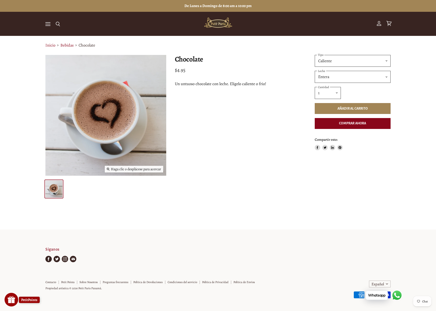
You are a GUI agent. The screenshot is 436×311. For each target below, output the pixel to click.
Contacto (50, 282)
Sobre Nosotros (88, 282)
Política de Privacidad (215, 282)
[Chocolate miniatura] (54, 189)
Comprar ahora (352, 123)
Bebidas (67, 45)
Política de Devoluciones (148, 282)
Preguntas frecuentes (115, 282)
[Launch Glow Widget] (11, 299)
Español (378, 284)
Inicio (50, 45)
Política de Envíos (244, 282)
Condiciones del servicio (182, 282)
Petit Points (67, 282)
